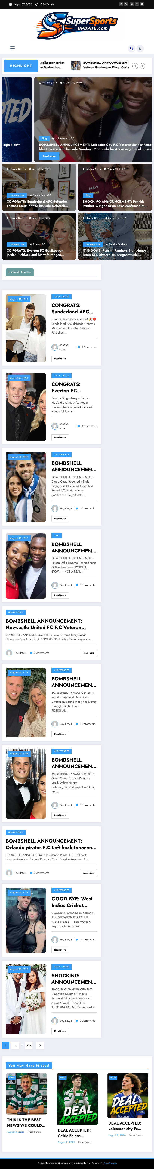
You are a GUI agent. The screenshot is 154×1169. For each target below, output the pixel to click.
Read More (105, 156)
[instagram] (137, 4)
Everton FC (39, 244)
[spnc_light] (140, 48)
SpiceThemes (110, 1163)
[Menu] (12, 48)
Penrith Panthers (118, 244)
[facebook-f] (121, 4)
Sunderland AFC (42, 195)
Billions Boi (91, 169)
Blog (88, 195)
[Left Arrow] (135, 66)
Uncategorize (16, 195)
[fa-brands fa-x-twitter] (126, 4)
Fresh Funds (34, 1132)
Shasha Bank (16, 169)
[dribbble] (132, 4)
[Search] (131, 48)
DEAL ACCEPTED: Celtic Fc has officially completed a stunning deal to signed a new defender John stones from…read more (77, 1133)
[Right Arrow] (142, 66)
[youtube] (142, 4)
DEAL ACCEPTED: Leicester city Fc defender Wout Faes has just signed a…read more (126, 1126)
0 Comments (89, 347)
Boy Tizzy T (104, 82)
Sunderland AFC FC (123, 138)
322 (28, 1045)
